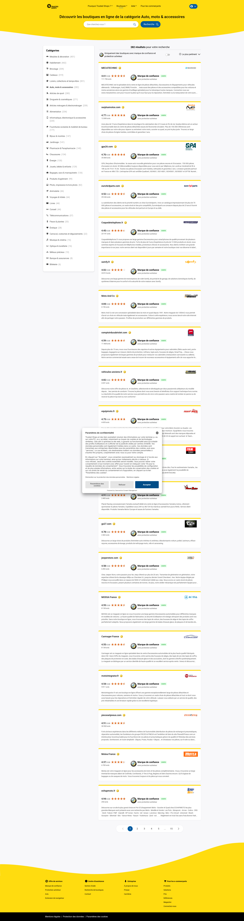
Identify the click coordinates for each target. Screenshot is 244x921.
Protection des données (73, 916)
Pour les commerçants (151, 6)
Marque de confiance (53, 886)
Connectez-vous (170, 906)
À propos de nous (131, 886)
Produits (167, 886)
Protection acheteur (53, 890)
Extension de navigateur (54, 898)
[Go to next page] (178, 828)
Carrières (127, 894)
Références (168, 898)
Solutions (167, 890)
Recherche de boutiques (94, 890)
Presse (126, 890)
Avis (46, 894)
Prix (165, 894)
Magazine (167, 902)
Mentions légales (52, 916)
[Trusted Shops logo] (52, 6)
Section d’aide (90, 886)
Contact (88, 894)
